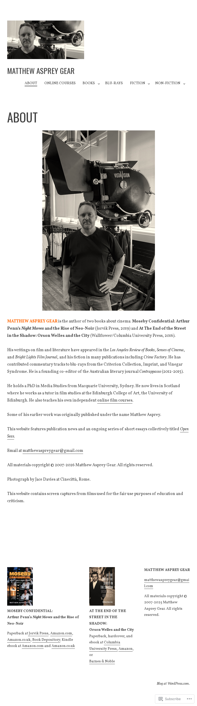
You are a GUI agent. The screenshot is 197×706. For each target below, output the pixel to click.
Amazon (126, 648)
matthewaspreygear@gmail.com (53, 451)
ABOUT (31, 83)
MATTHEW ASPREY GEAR (41, 70)
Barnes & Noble (102, 661)
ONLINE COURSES (60, 83)
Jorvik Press (38, 633)
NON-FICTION (167, 83)
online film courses (114, 400)
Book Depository (46, 639)
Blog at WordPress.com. (173, 683)
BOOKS (89, 83)
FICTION (137, 83)
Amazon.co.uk (19, 639)
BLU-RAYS (114, 83)
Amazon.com (61, 633)
